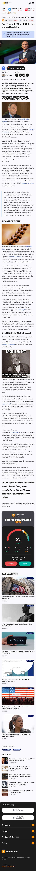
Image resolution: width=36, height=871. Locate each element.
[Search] (29, 3)
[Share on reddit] (23, 75)
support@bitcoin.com (8, 866)
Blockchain (6, 749)
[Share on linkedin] (27, 75)
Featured (8, 17)
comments (14, 432)
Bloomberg (17, 749)
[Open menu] (32, 3)
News (3, 17)
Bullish (25, 563)
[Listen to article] (3, 68)
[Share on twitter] (20, 75)
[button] (23, 68)
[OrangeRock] (12, 13)
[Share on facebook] (16, 75)
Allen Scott (8, 75)
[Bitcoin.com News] (7, 3)
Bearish (11, 563)
